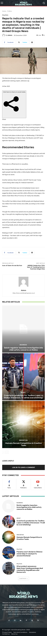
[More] (32, 42)
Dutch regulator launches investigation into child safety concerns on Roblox (23, 349)
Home (4, 11)
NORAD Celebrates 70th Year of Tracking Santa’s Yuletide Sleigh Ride (36, 267)
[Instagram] (15, 620)
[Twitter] (38, 620)
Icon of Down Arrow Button (12, 265)
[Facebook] (9, 620)
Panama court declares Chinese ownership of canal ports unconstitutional (29, 554)
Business (23, 344)
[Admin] (4, 35)
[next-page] (7, 452)
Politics (9, 11)
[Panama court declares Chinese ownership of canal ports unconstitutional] (8, 552)
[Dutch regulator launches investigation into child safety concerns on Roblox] (23, 329)
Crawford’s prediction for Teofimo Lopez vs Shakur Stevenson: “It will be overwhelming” (23, 396)
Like (9, 480)
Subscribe (38, 480)
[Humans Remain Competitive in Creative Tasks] (23, 424)
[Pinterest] (26, 620)
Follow (23, 480)
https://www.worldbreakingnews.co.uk (23, 293)
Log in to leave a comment (23, 467)
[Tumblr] (32, 620)
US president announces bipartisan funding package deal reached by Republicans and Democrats (30, 569)
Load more (22, 578)
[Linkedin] (20, 620)
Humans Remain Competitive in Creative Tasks (23, 444)
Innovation (23, 440)
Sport (23, 392)
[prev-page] (3, 452)
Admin (10, 35)
